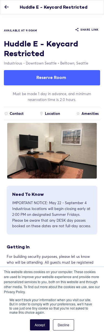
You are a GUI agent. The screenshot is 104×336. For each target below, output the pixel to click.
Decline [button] (63, 324)
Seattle (74, 63)
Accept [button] (40, 324)
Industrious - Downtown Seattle (30, 63)
